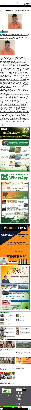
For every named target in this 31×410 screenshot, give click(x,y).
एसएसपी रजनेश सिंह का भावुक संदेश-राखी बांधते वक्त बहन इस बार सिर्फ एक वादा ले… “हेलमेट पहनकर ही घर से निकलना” (7, 350)
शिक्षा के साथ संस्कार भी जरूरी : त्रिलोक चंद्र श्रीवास (7, 379)
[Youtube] (27, 4)
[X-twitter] (25, 4)
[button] (5, 2)
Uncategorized (3, 8)
